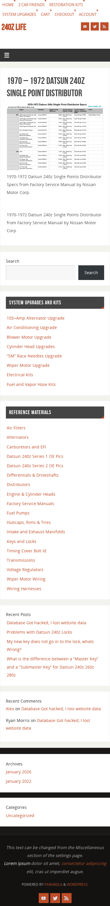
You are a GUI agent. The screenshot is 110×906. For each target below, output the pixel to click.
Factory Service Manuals (30, 503)
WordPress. (78, 884)
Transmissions (21, 560)
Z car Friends (31, 4)
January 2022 (18, 781)
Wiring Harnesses (24, 588)
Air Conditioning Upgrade (32, 327)
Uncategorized (20, 815)
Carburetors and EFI (26, 447)
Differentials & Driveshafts (33, 475)
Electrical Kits (20, 374)
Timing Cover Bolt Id (26, 551)
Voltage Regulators (25, 569)
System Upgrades (19, 14)
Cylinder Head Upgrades (31, 346)
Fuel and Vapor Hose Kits (31, 384)
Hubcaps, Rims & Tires (29, 522)
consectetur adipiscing (83, 863)
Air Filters (16, 428)
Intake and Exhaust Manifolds (36, 531)
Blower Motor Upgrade (29, 337)
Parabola (53, 884)
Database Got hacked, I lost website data (46, 622)
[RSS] (104, 26)
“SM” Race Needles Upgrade (34, 356)
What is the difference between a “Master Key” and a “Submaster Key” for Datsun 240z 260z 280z (52, 666)
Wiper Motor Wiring (26, 579)
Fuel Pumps (18, 513)
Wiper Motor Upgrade (28, 365)
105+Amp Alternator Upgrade (36, 318)
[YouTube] (85, 26)
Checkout (64, 14)
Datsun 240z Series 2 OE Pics (35, 465)
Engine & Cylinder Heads (31, 494)
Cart (45, 14)
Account (88, 14)
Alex (10, 708)
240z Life (13, 27)
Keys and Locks (21, 541)
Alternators (18, 437)
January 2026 (18, 772)
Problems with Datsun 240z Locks (39, 632)
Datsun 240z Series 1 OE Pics (35, 456)
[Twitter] (95, 26)
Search (12, 261)
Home (8, 4)
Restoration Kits (66, 4)
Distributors (18, 484)
